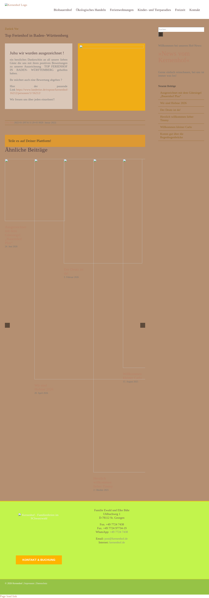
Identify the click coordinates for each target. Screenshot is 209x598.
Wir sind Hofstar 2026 (43, 387)
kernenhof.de (117, 542)
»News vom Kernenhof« (174, 57)
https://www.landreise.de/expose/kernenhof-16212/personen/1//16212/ (39, 91)
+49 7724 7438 (119, 532)
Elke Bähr (9, 122)
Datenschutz (41, 583)
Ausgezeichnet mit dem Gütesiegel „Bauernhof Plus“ (15, 235)
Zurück (9, 28)
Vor (16, 28)
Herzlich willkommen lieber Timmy (103, 482)
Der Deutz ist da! (170, 109)
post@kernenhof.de (116, 538)
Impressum (29, 583)
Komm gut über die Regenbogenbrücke (171, 135)
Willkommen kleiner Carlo (176, 127)
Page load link (8, 596)
